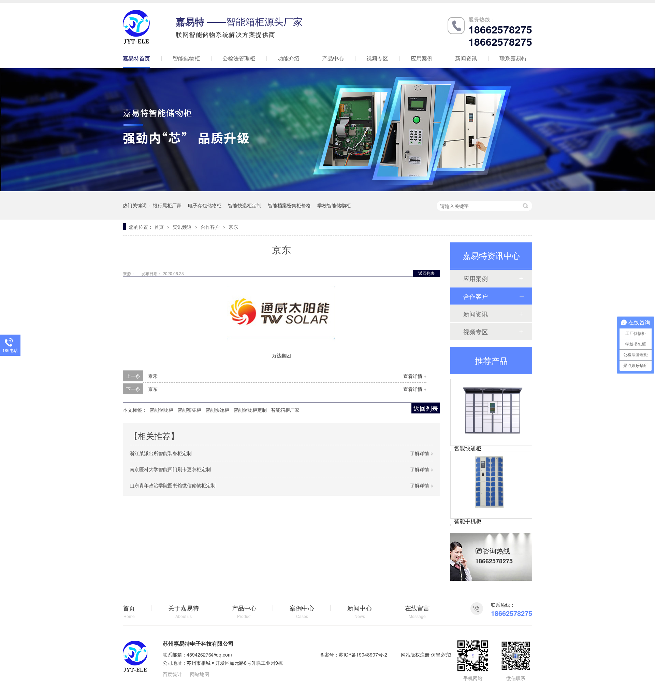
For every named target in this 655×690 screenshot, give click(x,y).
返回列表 (426, 273)
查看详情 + (414, 375)
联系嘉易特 (513, 58)
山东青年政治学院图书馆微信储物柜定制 (173, 485)
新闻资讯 (466, 58)
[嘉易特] (135, 669)
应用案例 (422, 58)
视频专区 (377, 58)
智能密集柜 (189, 409)
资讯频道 (183, 226)
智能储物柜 (186, 58)
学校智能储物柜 (334, 205)
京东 (233, 226)
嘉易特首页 (136, 58)
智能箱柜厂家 (285, 409)
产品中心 (333, 58)
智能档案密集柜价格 (289, 205)
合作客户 (211, 226)
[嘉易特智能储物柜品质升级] (327, 189)
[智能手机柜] (491, 473)
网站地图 (199, 674)
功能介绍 (289, 58)
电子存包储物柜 (204, 205)
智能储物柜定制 (250, 409)
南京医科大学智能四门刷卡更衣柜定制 (170, 469)
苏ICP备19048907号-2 (363, 654)
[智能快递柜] (491, 401)
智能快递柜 (217, 409)
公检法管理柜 (238, 58)
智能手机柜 (467, 513)
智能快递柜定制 (244, 205)
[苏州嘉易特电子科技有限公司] (136, 41)
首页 (159, 226)
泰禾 (153, 375)
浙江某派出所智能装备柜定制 (161, 453)
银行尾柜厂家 (167, 205)
